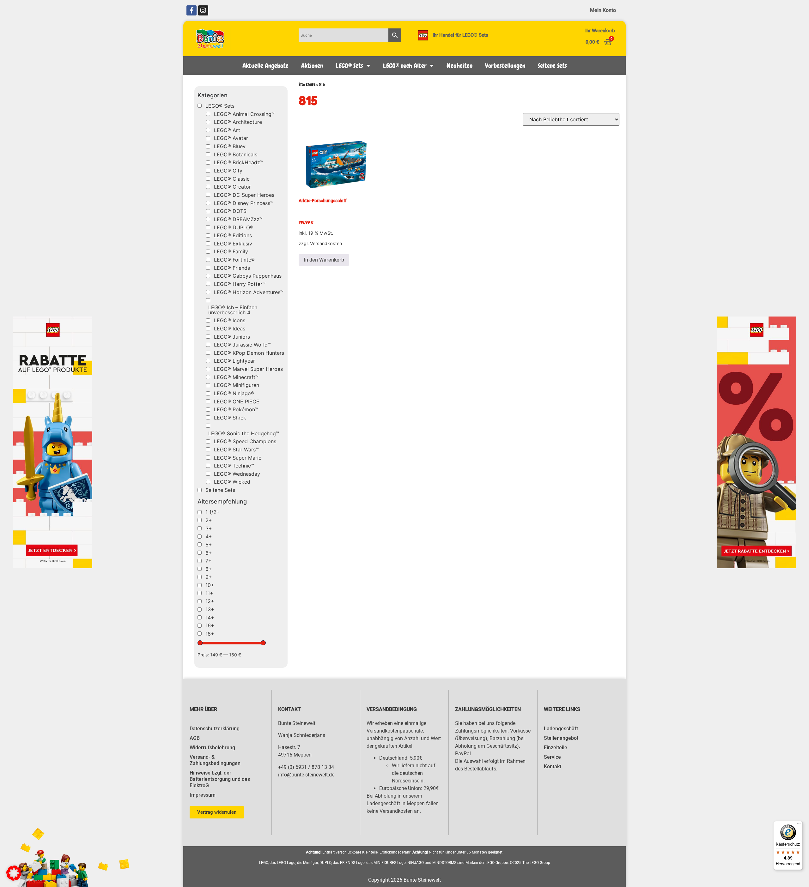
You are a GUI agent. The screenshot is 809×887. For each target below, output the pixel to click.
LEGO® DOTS (230, 211)
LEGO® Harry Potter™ (239, 284)
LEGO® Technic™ (234, 465)
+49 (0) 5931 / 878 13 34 (306, 767)
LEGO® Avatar (231, 138)
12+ (209, 601)
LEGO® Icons (229, 320)
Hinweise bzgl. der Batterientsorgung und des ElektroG (220, 779)
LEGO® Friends (232, 268)
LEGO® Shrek (230, 417)
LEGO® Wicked (232, 482)
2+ (208, 520)
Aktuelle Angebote (265, 66)
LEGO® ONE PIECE (236, 401)
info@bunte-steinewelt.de (306, 775)
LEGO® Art (227, 130)
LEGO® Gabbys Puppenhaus (248, 276)
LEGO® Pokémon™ (236, 409)
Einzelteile (555, 748)
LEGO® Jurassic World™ (242, 344)
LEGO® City (228, 170)
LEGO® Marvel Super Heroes (248, 369)
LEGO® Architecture (238, 122)
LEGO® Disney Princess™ (243, 203)
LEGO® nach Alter (405, 66)
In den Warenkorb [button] (324, 260)
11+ (209, 593)
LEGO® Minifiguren (236, 385)
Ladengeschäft (561, 729)
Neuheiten (459, 66)
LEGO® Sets (349, 66)
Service (552, 757)
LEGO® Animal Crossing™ (244, 114)
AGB (195, 738)
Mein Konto (603, 10)
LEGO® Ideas (229, 328)
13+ (209, 609)
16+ (209, 625)
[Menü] (799, 825)
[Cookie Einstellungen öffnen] (13, 879)
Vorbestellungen (505, 66)
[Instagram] (203, 10)
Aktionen (312, 66)
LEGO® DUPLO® (233, 227)
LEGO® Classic (232, 179)
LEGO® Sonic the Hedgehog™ (243, 433)
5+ (208, 544)
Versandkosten (326, 243)
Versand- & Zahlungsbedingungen (215, 760)
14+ (209, 617)
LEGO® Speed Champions (245, 441)
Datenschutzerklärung (215, 729)
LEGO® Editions (233, 235)
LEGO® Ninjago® (234, 393)
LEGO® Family (231, 251)
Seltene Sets (552, 66)
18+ (209, 634)
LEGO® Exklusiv (233, 243)
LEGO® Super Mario (238, 458)
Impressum (203, 795)
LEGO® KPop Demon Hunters (249, 353)
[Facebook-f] (191, 10)
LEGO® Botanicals (235, 154)
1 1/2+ (212, 512)
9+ (208, 577)
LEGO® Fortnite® (234, 259)
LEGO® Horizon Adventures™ (248, 292)
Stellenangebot (561, 738)
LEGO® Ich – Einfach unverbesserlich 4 (232, 310)
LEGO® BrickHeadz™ (238, 162)
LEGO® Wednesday (237, 474)
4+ (208, 536)
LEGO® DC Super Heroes (244, 195)
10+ (209, 585)
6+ (208, 553)
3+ (208, 528)
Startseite (307, 84)
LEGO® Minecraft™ (236, 377)
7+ (208, 561)
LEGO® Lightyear (234, 361)
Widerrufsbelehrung (212, 748)
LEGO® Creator (232, 187)
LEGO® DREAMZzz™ (238, 219)
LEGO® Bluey (230, 146)
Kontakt (552, 766)
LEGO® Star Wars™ (236, 449)
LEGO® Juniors (232, 337)
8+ (208, 569)
